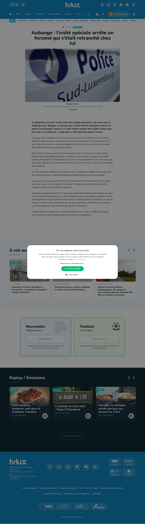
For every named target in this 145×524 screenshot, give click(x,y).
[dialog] (72, 262)
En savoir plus (80, 259)
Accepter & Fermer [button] (72, 269)
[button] (72, 263)
